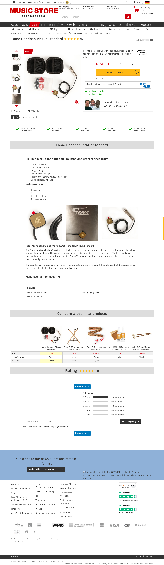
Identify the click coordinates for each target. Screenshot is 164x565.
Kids (120, 24)
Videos (38, 508)
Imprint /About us (92, 563)
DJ (92, 24)
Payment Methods (69, 484)
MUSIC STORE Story (44, 491)
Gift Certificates (67, 507)
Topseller (58, 29)
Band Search (114, 29)
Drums (35, 24)
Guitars (14, 24)
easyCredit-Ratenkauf (21, 513)
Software (83, 24)
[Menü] (135, 484)
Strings (52, 24)
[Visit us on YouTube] (151, 556)
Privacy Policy (106, 563)
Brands (97, 29)
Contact (15, 556)
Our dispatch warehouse (66, 494)
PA (61, 24)
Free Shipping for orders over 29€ (19, 499)
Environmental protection (67, 502)
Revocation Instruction (123, 563)
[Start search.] (128, 16)
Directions (65, 512)
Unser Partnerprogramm (44, 485)
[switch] (133, 486)
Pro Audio (71, 24)
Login (138, 2)
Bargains (19, 29)
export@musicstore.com (26, 2)
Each (138, 64)
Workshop (40, 500)
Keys (43, 24)
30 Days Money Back (21, 504)
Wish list (35, 111)
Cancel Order (66, 516)
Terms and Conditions (143, 563)
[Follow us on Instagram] (147, 556)
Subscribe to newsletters (44, 469)
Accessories (146, 24)
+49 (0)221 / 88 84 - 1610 (115, 106)
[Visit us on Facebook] (143, 556)
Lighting (100, 24)
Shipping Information (45, 513)
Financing (15, 508)
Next (16, 105)
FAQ (13, 492)
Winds (112, 24)
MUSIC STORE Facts (20, 488)
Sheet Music (131, 24)
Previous (16, 50)
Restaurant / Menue (45, 504)
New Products (38, 29)
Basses (25, 24)
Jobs (127, 29)
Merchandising (78, 29)
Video (148, 29)
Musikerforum (70, 563)
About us (15, 484)
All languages (130, 421)
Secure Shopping (68, 488)
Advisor (137, 29)
